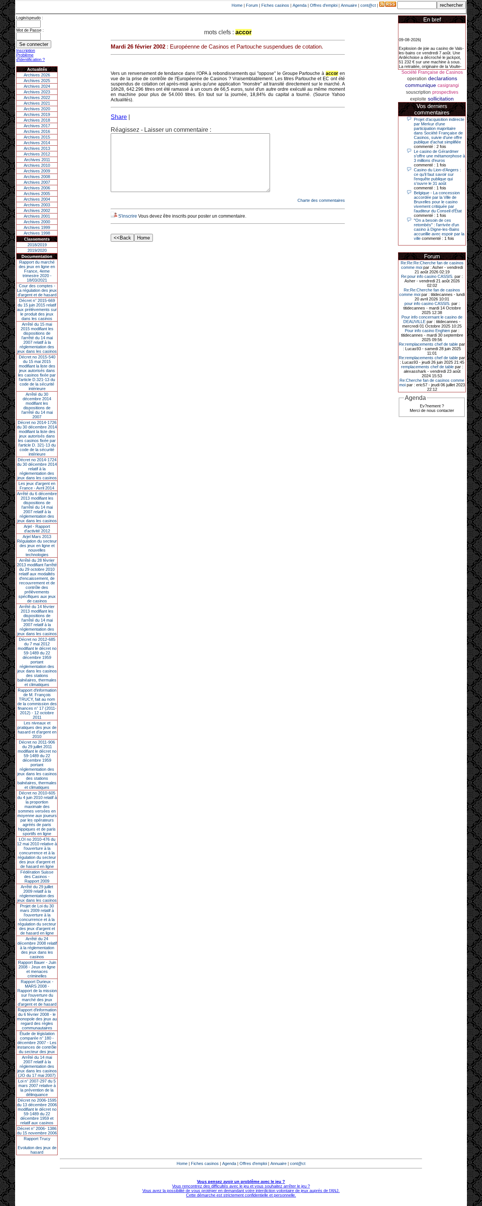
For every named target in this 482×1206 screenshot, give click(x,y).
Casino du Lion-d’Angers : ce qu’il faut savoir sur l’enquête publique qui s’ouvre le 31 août (437, 177)
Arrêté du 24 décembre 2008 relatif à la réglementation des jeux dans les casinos (37, 947)
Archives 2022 (37, 97)
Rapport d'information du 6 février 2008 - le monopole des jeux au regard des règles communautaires (37, 1019)
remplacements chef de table (427, 366)
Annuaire (349, 5)
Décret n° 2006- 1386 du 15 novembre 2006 (37, 1130)
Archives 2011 (37, 159)
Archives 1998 (37, 233)
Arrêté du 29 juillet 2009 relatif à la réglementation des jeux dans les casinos (37, 893)
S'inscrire (127, 216)
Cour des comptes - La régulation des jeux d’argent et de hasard (37, 290)
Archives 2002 (37, 210)
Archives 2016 (37, 131)
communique (420, 85)
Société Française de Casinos (432, 72)
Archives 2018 (37, 120)
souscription (418, 92)
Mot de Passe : (30, 30)
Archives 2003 (37, 205)
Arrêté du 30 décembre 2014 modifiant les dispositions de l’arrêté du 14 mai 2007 (37, 405)
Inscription (25, 50)
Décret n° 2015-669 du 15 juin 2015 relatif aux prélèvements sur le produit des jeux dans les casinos (37, 309)
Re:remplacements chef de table (428, 344)
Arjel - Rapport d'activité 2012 (37, 528)
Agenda (300, 5)
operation (417, 78)
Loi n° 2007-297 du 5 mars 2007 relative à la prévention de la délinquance (37, 1088)
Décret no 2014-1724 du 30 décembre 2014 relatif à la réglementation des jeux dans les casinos (37, 468)
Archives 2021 (37, 103)
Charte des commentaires (321, 200)
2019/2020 (37, 250)
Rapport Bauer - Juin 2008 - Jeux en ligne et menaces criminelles (37, 969)
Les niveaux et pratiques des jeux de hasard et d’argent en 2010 (36, 730)
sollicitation (441, 99)
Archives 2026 (37, 75)
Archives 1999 (37, 227)
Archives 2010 (37, 165)
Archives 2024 (37, 86)
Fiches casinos (275, 5)
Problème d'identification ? (30, 57)
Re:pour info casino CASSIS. (427, 276)
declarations (442, 78)
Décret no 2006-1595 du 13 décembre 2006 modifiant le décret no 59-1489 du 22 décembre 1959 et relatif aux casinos (37, 1111)
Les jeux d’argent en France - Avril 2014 (36, 485)
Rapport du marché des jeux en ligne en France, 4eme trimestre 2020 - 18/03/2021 (37, 271)
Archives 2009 (37, 171)
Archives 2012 (37, 154)
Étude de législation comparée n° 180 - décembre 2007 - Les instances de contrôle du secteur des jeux (36, 1042)
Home (237, 5)
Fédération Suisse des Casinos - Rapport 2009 (36, 876)
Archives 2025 (37, 80)
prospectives (445, 92)
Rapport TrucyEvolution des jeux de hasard (37, 1145)
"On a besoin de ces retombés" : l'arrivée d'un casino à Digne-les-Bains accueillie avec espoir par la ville (439, 229)
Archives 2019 (37, 114)
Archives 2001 (37, 216)
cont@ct (368, 5)
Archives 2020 (37, 109)
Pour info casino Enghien (427, 330)
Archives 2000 (37, 222)
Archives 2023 (37, 92)
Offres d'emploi (323, 5)
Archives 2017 (37, 125)
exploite (418, 99)
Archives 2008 (37, 176)
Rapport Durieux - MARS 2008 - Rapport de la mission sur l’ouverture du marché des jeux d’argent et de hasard (37, 992)
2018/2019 (37, 244)
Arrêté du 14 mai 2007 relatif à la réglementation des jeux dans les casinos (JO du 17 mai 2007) (37, 1066)
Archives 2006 (37, 188)
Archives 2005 (37, 193)
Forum (252, 5)
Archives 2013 (37, 148)
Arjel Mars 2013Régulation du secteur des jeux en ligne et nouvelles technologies (37, 545)
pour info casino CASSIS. (427, 303)
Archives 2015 (37, 137)
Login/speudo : (29, 17)
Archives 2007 (37, 182)
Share (119, 117)
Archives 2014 (37, 142)
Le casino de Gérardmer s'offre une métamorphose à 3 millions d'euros (439, 156)
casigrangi (448, 85)
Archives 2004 (37, 199)
